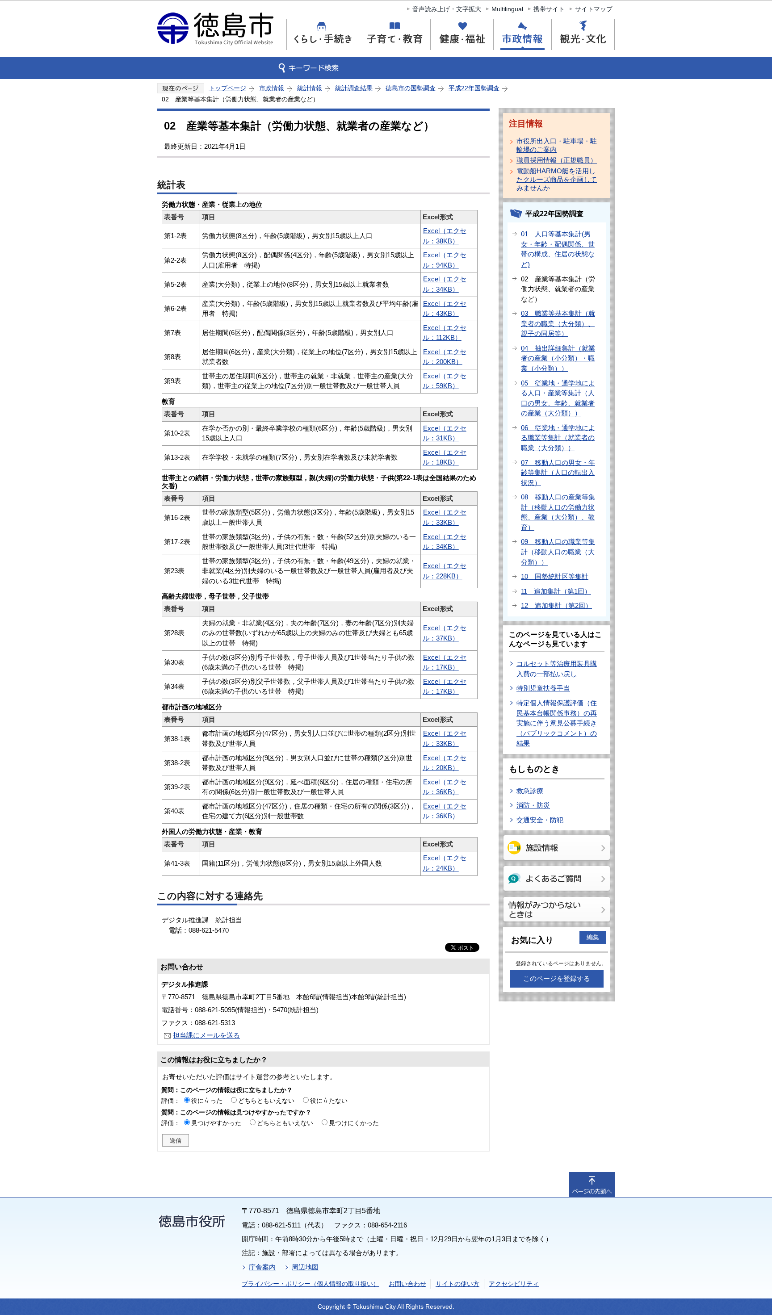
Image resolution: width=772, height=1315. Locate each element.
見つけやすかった (216, 1123)
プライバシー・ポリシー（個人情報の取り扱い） (310, 1283)
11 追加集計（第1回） (556, 591)
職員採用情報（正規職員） (556, 160)
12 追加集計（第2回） (556, 605)
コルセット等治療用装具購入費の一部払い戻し (556, 669)
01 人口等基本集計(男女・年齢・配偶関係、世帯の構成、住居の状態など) (558, 249)
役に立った (206, 1100)
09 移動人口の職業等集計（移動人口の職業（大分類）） (558, 551)
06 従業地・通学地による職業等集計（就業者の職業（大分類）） (558, 438)
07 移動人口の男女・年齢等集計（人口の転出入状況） (558, 472)
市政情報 (271, 88)
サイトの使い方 (457, 1283)
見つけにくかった (354, 1123)
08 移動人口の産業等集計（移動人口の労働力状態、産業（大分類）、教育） (558, 512)
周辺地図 (305, 1267)
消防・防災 (533, 805)
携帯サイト (549, 9)
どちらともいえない (266, 1100)
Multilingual (507, 9)
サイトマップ (594, 9)
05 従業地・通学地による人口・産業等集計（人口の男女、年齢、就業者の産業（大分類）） (558, 398)
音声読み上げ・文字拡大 (446, 9)
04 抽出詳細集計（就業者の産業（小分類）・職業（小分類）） (558, 358)
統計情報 (309, 88)
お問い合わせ (407, 1283)
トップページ (227, 88)
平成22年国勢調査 (474, 88)
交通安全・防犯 (539, 820)
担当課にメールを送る (206, 1035)
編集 (593, 937)
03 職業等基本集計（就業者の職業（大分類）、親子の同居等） (558, 323)
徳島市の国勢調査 (411, 88)
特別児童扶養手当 (543, 688)
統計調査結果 (354, 88)
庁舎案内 (262, 1267)
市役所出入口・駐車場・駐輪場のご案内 (556, 145)
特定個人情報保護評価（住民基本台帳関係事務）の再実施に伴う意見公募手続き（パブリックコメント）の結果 (556, 723)
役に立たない (329, 1100)
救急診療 (529, 791)
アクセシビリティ (514, 1283)
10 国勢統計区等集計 (554, 576)
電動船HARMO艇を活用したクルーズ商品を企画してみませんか (556, 179)
